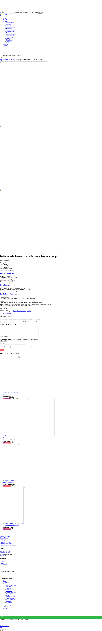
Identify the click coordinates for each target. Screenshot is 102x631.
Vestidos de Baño (10, 598)
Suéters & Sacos (10, 589)
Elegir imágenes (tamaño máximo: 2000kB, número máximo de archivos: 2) (19, 339)
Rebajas (29, 311)
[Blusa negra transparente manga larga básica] (29, 435)
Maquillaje (9, 602)
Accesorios (9, 604)
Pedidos (2, 563)
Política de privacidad (5, 542)
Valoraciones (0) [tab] (7, 313)
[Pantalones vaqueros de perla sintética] (27, 523)
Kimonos (8, 601)
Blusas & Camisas (11, 585)
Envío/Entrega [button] (5, 285)
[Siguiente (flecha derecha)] (2, 630)
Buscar (40, 12)
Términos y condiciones (6, 543)
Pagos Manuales (4, 555)
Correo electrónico (5, 346)
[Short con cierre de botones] (24, 392)
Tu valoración (4, 336)
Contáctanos (3, 539)
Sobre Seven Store (4, 535)
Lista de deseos (4, 564)
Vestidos (8, 588)
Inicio (1, 59)
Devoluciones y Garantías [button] (8, 294)
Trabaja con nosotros (5, 536)
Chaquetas (9, 591)
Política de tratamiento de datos (8, 545)
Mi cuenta (2, 561)
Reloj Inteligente (10, 599)
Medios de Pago (4, 540)
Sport (7, 595)
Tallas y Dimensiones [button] (7, 273)
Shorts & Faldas (10, 593)
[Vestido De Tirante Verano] (24, 480)
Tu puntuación (3, 324)
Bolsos (14, 59)
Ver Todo (8, 605)
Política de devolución (5, 552)
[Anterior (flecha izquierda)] (0, 630)
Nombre (2, 343)
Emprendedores (4, 538)
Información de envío (5, 551)
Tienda (5, 583)
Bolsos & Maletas (7, 59)
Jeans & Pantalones (11, 592)
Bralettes (8, 586)
